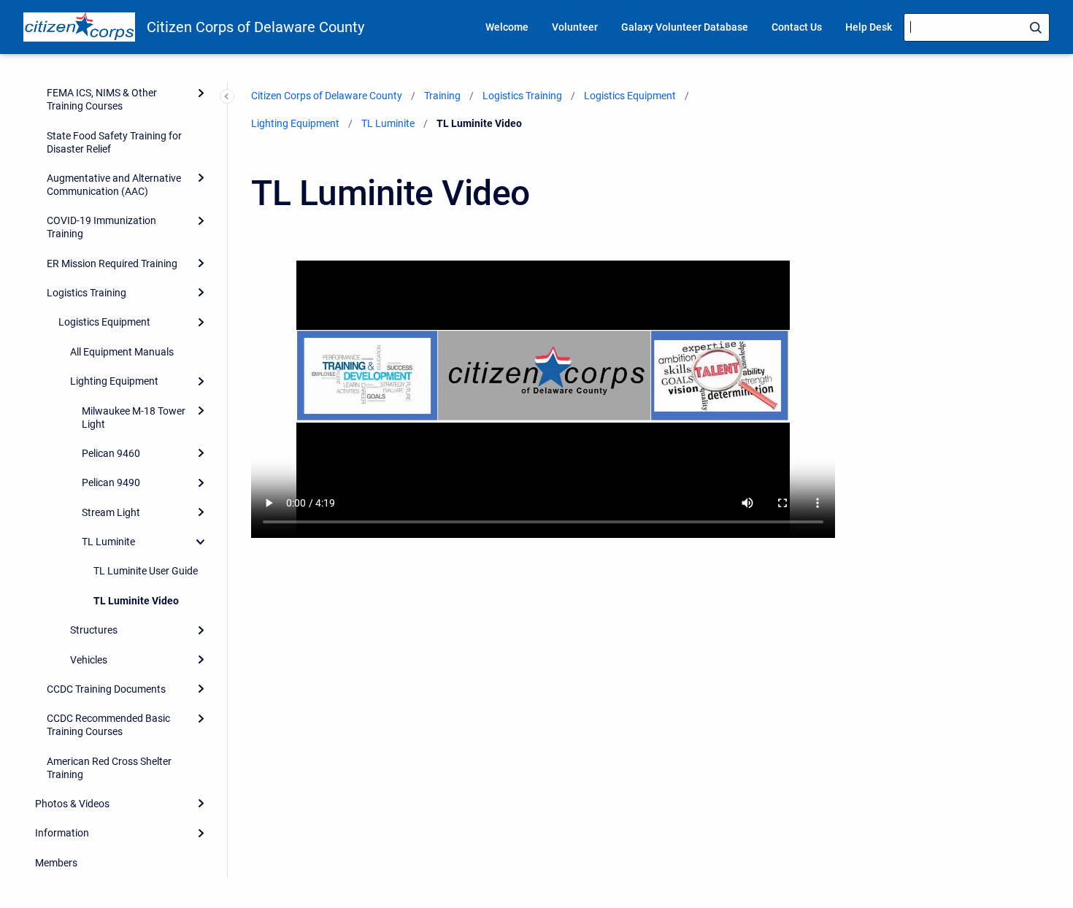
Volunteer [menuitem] (575, 27)
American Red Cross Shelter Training (109, 767)
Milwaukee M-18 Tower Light (133, 417)
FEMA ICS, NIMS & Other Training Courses (102, 99)
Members (56, 863)
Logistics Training (86, 293)
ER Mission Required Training (112, 263)
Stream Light (111, 512)
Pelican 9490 (111, 482)
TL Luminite (108, 541)
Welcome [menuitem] (506, 27)
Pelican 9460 (111, 453)
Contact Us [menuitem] (797, 27)
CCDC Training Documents (106, 689)
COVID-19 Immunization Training (101, 227)
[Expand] (200, 92)
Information (62, 833)
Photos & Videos (72, 803)
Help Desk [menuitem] (868, 27)
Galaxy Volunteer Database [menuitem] (684, 27)
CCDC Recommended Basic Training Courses (108, 724)
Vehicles (88, 660)
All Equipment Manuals (122, 352)
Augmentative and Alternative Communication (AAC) (114, 184)
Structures (94, 630)
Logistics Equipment (104, 322)
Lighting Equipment (114, 381)
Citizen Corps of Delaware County (255, 27)
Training (442, 95)
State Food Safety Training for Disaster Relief (114, 142)
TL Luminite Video (136, 601)
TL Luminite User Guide (145, 571)
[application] (1069, 904)
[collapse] (200, 541)
